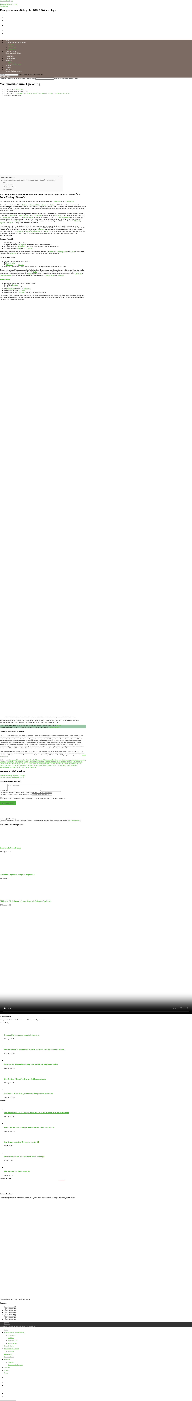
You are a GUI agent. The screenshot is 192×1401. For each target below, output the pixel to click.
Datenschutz (7, 1324)
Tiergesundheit (12, 1343)
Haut (46, 231)
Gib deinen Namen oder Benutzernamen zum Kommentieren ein (20, 792)
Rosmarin (65, 763)
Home (6, 1330)
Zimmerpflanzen (9, 1357)
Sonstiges (7, 1359)
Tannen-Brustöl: (10, 184)
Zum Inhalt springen (6, 1)
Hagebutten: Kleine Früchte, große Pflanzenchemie (25, 1079)
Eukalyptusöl (22, 245)
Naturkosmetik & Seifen (45, 93)
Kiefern (52, 205)
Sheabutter (9, 265)
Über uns (7, 1367)
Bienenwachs (10, 263)
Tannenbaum (42, 765)
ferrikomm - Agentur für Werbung (28, 1326)
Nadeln (24, 205)
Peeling (41, 763)
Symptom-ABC (13, 1340)
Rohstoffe (11, 1351)
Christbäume (57, 201)
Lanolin (21, 265)
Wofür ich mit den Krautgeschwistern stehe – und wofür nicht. (29, 1127)
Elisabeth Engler (19, 89)
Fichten (37, 205)
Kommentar (4, 790)
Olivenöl (17, 221)
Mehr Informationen (74, 820)
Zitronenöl (22, 292)
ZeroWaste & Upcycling (62, 93)
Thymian (59, 765)
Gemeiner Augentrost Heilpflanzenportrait (17, 874)
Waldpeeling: (9, 189)
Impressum (6, 1322)
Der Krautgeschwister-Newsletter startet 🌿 (21, 1142)
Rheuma (58, 763)
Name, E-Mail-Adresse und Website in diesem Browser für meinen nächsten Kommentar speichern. (33, 798)
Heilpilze (11, 1338)
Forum (58, 725)
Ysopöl (26, 767)
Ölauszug (58, 215)
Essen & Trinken (9, 1346)
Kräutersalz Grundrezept (10, 848)
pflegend (20, 231)
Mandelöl (77, 221)
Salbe (35, 272)
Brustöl (12, 215)
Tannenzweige (69, 201)
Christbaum (38, 760)
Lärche (2, 763)
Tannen (32, 205)
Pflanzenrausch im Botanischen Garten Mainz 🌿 (24, 1157)
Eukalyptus (10, 762)
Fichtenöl (22, 290)
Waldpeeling (38, 215)
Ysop (19, 248)
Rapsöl (11, 223)
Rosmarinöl (21, 246)
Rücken (72, 252)
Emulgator (27, 288)
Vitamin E (41, 230)
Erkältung (60, 252)
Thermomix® (8, 1354)
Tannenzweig (51, 765)
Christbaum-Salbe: (11, 187)
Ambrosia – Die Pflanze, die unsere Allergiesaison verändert (28, 1094)
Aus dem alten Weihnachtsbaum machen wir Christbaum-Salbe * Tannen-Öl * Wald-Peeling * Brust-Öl (29, 181)
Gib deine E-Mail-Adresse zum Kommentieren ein (16, 794)
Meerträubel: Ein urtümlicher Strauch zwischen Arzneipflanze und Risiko (34, 1050)
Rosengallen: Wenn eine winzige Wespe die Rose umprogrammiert (31, 1064)
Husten (51, 252)
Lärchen (43, 205)
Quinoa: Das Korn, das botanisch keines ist (21, 1035)
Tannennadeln (6, 217)
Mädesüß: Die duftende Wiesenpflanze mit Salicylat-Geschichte (25, 901)
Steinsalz (15, 285)
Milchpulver (11, 288)
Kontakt (6, 1370)
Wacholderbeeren (64, 217)
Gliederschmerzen (5, 275)
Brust (65, 252)
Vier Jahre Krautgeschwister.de (17, 1171)
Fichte (26, 762)
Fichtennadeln (28, 217)
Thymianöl (29, 248)
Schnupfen (78, 273)
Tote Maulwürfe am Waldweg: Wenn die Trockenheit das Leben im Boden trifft (36, 1113)
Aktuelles (11, 1362)
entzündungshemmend (33, 231)
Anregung (61, 275)
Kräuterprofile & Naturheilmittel (26, 93)
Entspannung (50, 275)
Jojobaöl (2, 223)
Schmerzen (13, 253)
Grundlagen (11, 1335)
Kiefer (74, 762)
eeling (8, 279)
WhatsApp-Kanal (54, 727)
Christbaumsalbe (23, 215)
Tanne (35, 765)
